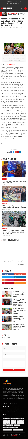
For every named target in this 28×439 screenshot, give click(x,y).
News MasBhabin (17, 1)
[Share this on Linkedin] (20, 152)
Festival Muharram (6, 429)
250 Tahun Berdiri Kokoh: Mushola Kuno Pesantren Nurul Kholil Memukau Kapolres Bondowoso (19, 311)
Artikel (12, 420)
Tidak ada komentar (21, 27)
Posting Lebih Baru (8, 261)
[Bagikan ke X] (13, 152)
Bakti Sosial (19, 420)
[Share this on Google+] (16, 152)
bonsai (4, 425)
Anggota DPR (5, 420)
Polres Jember (11, 13)
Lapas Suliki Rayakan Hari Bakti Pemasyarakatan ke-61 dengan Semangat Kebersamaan (19, 327)
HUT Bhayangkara (17, 429)
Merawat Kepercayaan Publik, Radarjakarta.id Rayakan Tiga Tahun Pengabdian (14, 181)
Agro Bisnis (14, 418)
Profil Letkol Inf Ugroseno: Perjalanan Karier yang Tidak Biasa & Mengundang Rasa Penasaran (19, 294)
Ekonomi (14, 427)
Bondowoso (19, 423)
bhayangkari (5, 423)
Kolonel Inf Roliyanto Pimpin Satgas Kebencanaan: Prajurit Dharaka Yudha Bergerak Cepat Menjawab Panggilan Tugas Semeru (13, 232)
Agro (8, 418)
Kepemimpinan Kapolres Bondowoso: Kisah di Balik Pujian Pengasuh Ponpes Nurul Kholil (19, 319)
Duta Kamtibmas (6, 427)
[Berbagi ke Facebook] (11, 152)
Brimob (10, 425)
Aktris (20, 418)
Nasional (4, 179)
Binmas (12, 423)
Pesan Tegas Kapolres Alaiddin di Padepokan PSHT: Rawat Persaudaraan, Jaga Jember (16, 14)
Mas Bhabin (6, 8)
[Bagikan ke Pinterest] (18, 152)
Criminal (16, 425)
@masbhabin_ (6, 337)
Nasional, (15, 149)
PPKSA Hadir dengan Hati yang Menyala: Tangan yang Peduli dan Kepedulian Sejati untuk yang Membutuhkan (14, 206)
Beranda (20, 261)
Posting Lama (21, 264)
